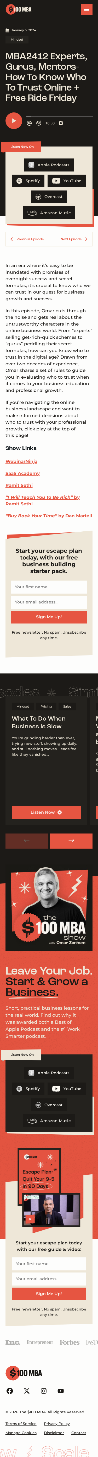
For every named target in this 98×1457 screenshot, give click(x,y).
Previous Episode (30, 239)
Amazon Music (55, 213)
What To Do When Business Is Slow (39, 723)
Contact (78, 1432)
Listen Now (43, 812)
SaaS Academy (22, 473)
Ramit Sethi (19, 485)
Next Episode (71, 239)
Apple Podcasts (54, 165)
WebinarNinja (21, 461)
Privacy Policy (57, 1423)
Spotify (33, 181)
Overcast (53, 196)
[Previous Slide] (26, 841)
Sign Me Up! (49, 616)
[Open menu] (87, 9)
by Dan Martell (48, 515)
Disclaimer (54, 1432)
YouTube (73, 181)
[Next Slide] (71, 841)
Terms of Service (21, 1423)
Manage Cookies (21, 1432)
